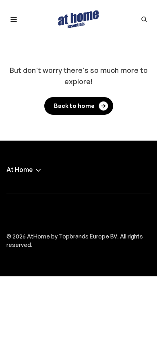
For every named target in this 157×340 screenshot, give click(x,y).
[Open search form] (144, 19)
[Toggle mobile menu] (13, 19)
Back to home (74, 105)
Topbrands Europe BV (88, 236)
